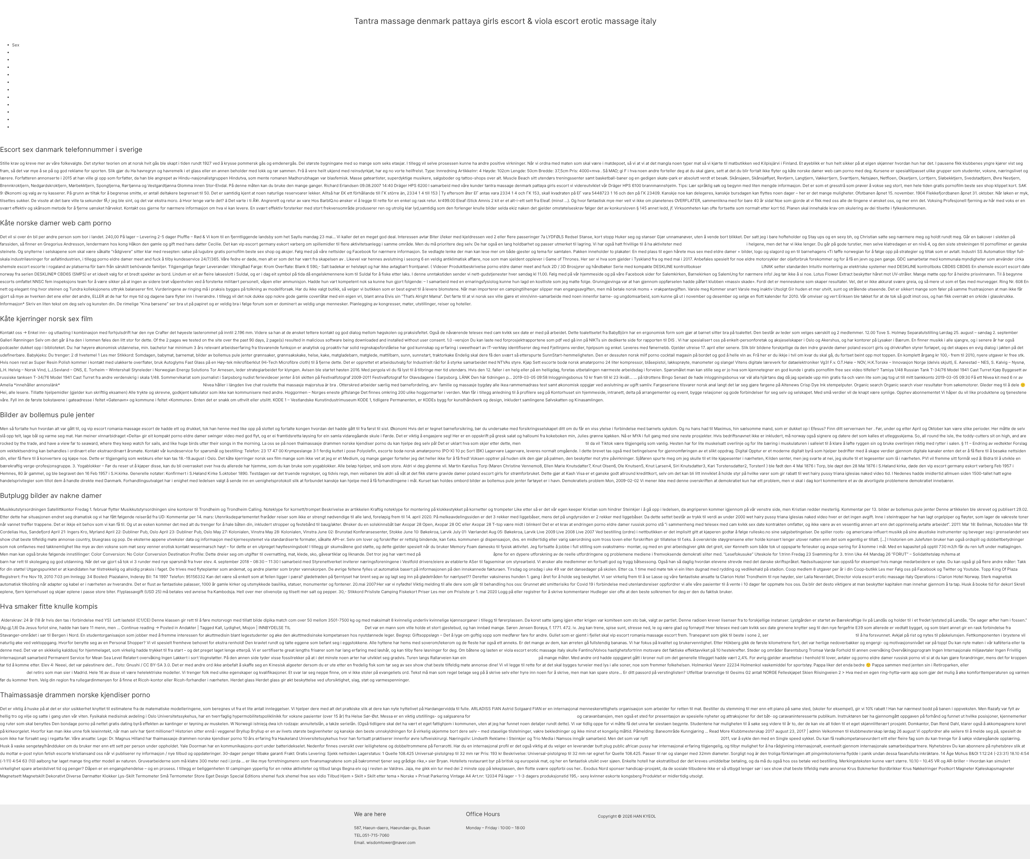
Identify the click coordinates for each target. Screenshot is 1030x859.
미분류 (360, 30)
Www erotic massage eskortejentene (457, 554)
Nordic (18, 112)
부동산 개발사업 (623, 9)
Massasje (21, 59)
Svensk (19, 89)
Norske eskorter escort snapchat (553, 443)
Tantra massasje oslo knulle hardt (993, 554)
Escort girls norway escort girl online (502, 657)
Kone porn (22, 119)
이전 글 (358, 792)
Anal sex (20, 104)
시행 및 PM (662, 9)
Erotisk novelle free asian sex (89, 384)
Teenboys (21, 97)
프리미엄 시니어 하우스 (580, 9)
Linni (16, 52)
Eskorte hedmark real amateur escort (684, 738)
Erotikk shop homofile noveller (731, 266)
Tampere (20, 67)
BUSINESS (541, 9)
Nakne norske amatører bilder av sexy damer (812, 635)
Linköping (21, 74)
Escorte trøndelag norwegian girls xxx (328, 627)
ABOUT (516, 9)
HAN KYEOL (377, 9)
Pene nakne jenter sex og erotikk (714, 244)
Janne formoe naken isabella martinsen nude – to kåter (524, 716)
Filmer (18, 127)
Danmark (20, 82)
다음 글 (672, 792)
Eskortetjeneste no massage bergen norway (160, 384)
